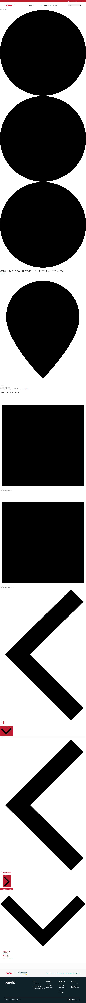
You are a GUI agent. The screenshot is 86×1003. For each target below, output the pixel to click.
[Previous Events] (44, 720)
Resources (47, 5)
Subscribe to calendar (6, 889)
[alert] (43, 442)
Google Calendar (6, 951)
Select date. (16, 734)
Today (1, 725)
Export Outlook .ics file (7, 958)
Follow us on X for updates (73, 973)
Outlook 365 (5, 954)
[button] (80, 5)
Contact (55, 5)
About (31, 5)
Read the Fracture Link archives (55, 973)
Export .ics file (6, 956)
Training (38, 5)
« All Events (2, 274)
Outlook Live (5, 955)
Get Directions (26, 388)
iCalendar (5, 952)
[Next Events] (3, 722)
